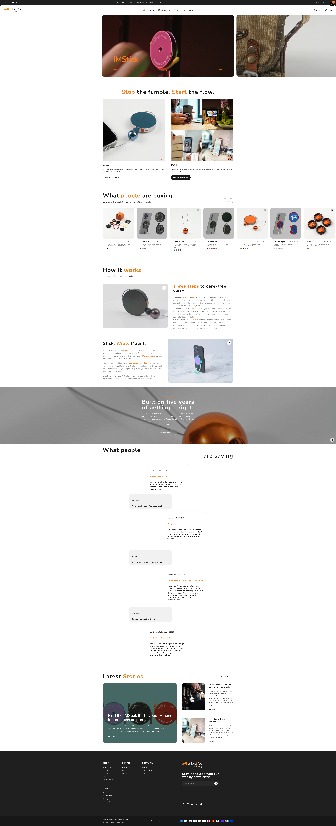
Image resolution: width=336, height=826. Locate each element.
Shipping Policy (108, 793)
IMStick (105, 773)
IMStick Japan (279, 242)
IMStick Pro (144, 242)
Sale (104, 777)
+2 (216, 248)
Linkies (105, 770)
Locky (309, 242)
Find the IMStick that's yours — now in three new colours (139, 717)
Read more (111, 736)
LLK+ (109, 242)
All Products (107, 767)
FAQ (123, 770)
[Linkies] (134, 130)
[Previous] (118, 2)
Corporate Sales (147, 770)
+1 (182, 250)
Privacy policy (112, 822)
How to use (126, 767)
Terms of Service (108, 802)
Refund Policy (107, 796)
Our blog (125, 773)
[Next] (161, 2)
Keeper (243, 242)
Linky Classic (178, 242)
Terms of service (120, 822)
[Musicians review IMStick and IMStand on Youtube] (193, 696)
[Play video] (135, 306)
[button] (164, 288)
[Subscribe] (216, 783)
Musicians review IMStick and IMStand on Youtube (220, 686)
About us (145, 767)
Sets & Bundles (108, 780)
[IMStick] (202, 130)
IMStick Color (212, 242)
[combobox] (323, 2)
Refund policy (105, 822)
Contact (144, 773)
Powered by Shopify (123, 819)
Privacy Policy (107, 799)
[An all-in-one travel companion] (193, 730)
